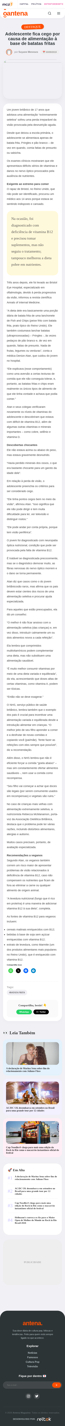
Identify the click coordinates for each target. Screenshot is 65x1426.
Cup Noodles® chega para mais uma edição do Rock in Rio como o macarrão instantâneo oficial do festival (35, 1206)
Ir (56, 1385)
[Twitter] (37, 1396)
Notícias (32, 1353)
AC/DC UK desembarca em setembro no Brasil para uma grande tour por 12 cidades (35, 1191)
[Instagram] (28, 1396)
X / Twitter (41, 1012)
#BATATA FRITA (17, 992)
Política (36, 4)
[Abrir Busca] (49, 13)
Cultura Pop (32, 1362)
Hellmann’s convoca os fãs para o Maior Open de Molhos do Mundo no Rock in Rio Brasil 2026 (36, 1220)
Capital (24, 4)
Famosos (32, 1357)
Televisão (32, 1366)
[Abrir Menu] (58, 13)
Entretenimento (53, 4)
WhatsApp (24, 1012)
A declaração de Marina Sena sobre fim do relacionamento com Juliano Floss (36, 1177)
